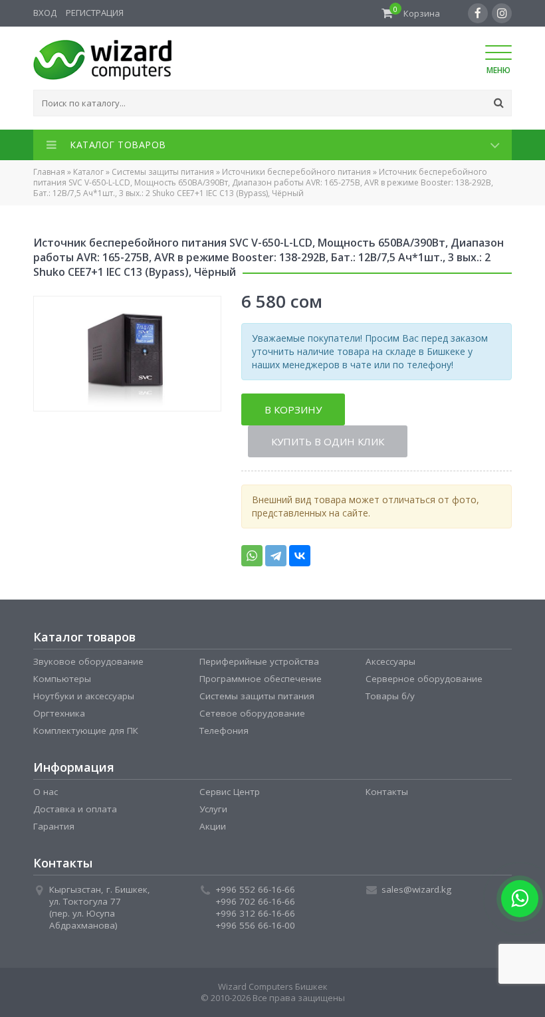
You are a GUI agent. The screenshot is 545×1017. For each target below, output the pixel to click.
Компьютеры (62, 679)
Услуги (213, 809)
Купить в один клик (327, 441)
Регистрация (95, 13)
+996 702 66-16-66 (255, 901)
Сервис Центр (229, 792)
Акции (212, 826)
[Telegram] (275, 555)
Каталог (88, 171)
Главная (49, 171)
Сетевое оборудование (252, 713)
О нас (45, 792)
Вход (44, 13)
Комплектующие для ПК (85, 730)
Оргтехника (59, 713)
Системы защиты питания (163, 171)
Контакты (387, 792)
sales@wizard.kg (416, 889)
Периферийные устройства (259, 661)
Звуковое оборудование (88, 661)
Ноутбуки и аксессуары (83, 696)
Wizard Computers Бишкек (273, 986)
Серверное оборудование (424, 679)
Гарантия (53, 826)
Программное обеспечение (260, 679)
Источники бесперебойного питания (296, 171)
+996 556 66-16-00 (255, 925)
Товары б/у (390, 696)
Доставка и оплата (75, 809)
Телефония (224, 730)
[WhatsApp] (252, 555)
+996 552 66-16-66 (255, 889)
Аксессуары (390, 661)
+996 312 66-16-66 (255, 913)
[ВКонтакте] (299, 555)
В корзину (293, 409)
